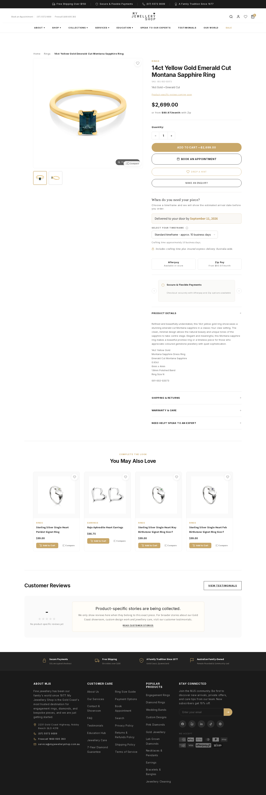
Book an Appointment (22, 16)
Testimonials (187, 27)
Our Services (95, 699)
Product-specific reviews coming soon (172, 94)
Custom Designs (156, 717)
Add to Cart (49, 545)
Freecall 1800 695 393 (65, 16)
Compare (70, 545)
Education (125, 27)
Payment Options (126, 699)
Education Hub (96, 732)
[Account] (238, 16)
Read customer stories (138, 625)
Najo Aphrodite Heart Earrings (105, 527)
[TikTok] (210, 724)
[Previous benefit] (154, 290)
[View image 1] (40, 178)
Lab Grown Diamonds (153, 741)
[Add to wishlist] (137, 63)
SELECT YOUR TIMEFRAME (180, 227)
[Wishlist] (245, 16)
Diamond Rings (155, 702)
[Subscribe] (228, 712)
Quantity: (158, 127)
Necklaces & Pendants (154, 753)
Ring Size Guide (125, 691)
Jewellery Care (97, 740)
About (39, 27)
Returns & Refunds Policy (124, 735)
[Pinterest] (220, 724)
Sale (229, 27)
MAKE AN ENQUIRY (196, 183)
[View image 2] (55, 178)
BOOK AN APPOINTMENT (198, 159)
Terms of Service (126, 751)
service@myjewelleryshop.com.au (59, 744)
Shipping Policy (125, 744)
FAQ (89, 718)
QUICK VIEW (58, 515)
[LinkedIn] (201, 724)
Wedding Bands (156, 709)
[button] (197, 313)
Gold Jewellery (156, 732)
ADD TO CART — (196, 147)
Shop (56, 27)
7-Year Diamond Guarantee (97, 749)
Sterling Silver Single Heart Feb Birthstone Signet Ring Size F (208, 530)
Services (102, 27)
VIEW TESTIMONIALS (222, 585)
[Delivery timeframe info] (187, 228)
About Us (93, 691)
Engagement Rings (158, 695)
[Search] (231, 16)
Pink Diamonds (155, 724)
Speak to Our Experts (155, 27)
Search (119, 718)
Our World (211, 27)
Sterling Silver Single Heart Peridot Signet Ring (52, 530)
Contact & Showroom (94, 708)
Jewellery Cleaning (158, 781)
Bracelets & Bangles (153, 772)
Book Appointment (123, 708)
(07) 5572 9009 (44, 16)
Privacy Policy (124, 725)
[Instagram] (192, 724)
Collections (78, 27)
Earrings (151, 762)
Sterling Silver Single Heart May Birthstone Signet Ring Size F (157, 530)
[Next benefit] (239, 290)
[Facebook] (182, 724)
